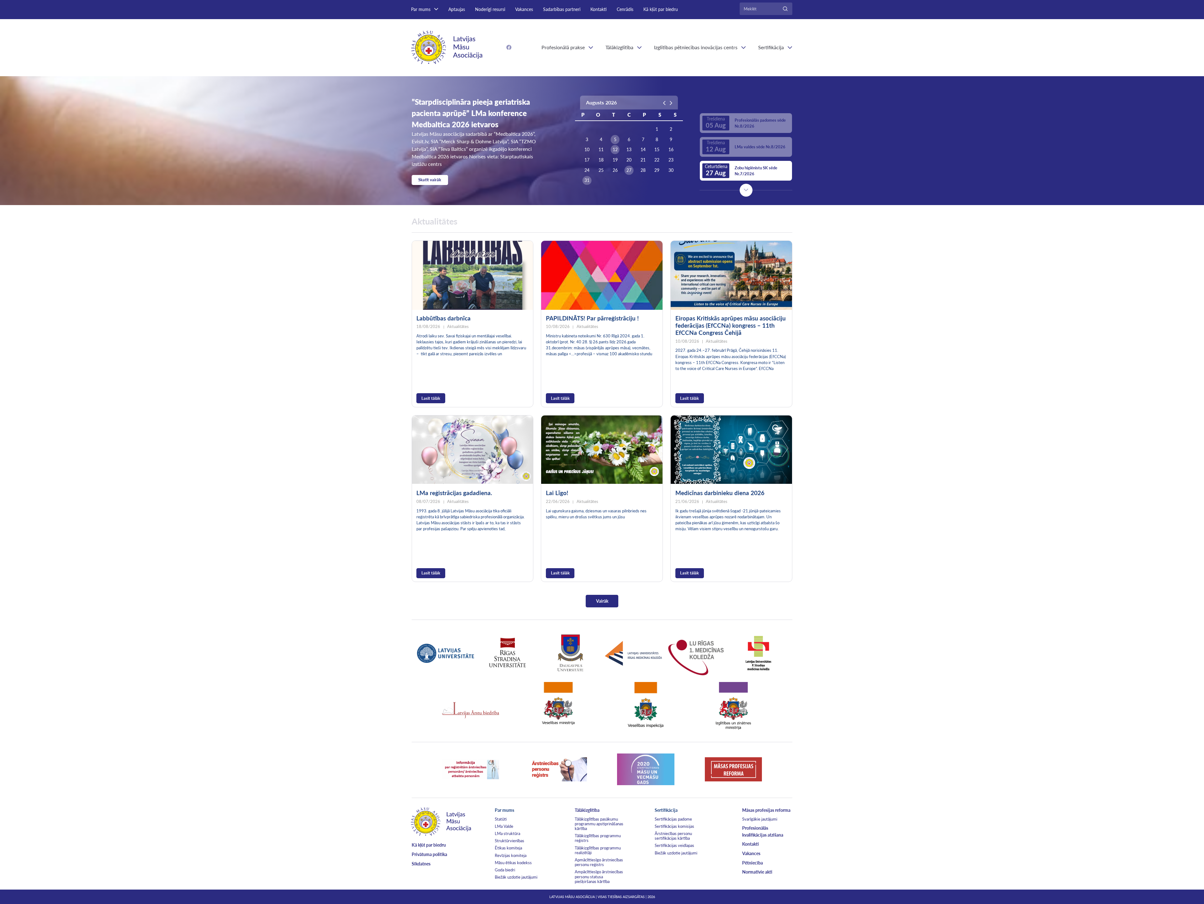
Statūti (501, 819)
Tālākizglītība (619, 47)
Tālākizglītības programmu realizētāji (598, 850)
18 (601, 159)
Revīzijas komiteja (510, 855)
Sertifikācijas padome (673, 819)
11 (601, 149)
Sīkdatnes (421, 863)
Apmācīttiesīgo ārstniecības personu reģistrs (599, 862)
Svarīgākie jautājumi (759, 819)
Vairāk (602, 601)
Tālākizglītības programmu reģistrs (598, 838)
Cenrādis (625, 9)
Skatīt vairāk (429, 179)
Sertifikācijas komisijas (674, 826)
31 (586, 180)
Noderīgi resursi (490, 9)
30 (670, 170)
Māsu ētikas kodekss (513, 862)
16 (670, 149)
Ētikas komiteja (508, 847)
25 (601, 170)
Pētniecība (752, 862)
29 (656, 170)
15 (656, 149)
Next (746, 190)
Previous (746, 101)
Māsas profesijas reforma (766, 810)
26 (615, 170)
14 (643, 149)
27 (628, 170)
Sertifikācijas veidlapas (674, 845)
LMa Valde (504, 826)
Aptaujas (456, 9)
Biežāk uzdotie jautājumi (516, 877)
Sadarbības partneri (561, 9)
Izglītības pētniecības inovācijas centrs (695, 47)
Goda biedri (505, 869)
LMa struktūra (507, 833)
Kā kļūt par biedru (660, 9)
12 (615, 149)
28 (643, 170)
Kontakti (598, 9)
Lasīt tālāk (430, 398)
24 (586, 170)
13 (628, 149)
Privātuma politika (429, 854)
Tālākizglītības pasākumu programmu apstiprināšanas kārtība (599, 824)
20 (628, 159)
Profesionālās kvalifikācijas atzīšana (762, 831)
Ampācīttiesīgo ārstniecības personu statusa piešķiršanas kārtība (599, 876)
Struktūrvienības (509, 840)
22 (656, 159)
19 (615, 159)
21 (643, 159)
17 (586, 159)
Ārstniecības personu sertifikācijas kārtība (673, 836)
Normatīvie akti (757, 872)
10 (586, 149)
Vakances (524, 9)
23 (670, 159)
